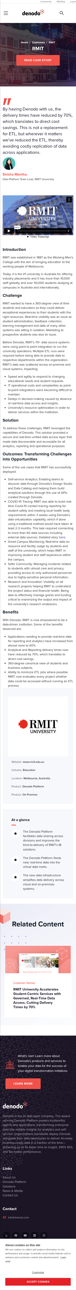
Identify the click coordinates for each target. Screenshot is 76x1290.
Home (24, 42)
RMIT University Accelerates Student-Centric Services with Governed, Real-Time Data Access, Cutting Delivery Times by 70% (37, 998)
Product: (27, 786)
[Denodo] (33, 13)
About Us (9, 1177)
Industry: (23, 770)
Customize (38, 1272)
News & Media (13, 1191)
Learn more (23, 1084)
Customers (38, 42)
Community (45, 1)
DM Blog (61, 1)
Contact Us (10, 1195)
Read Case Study (38, 60)
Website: (27, 762)
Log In (73, 1)
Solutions (9, 1186)
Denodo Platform (14, 1182)
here (62, 537)
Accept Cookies (38, 1281)
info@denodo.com (18, 1217)
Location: (30, 778)
